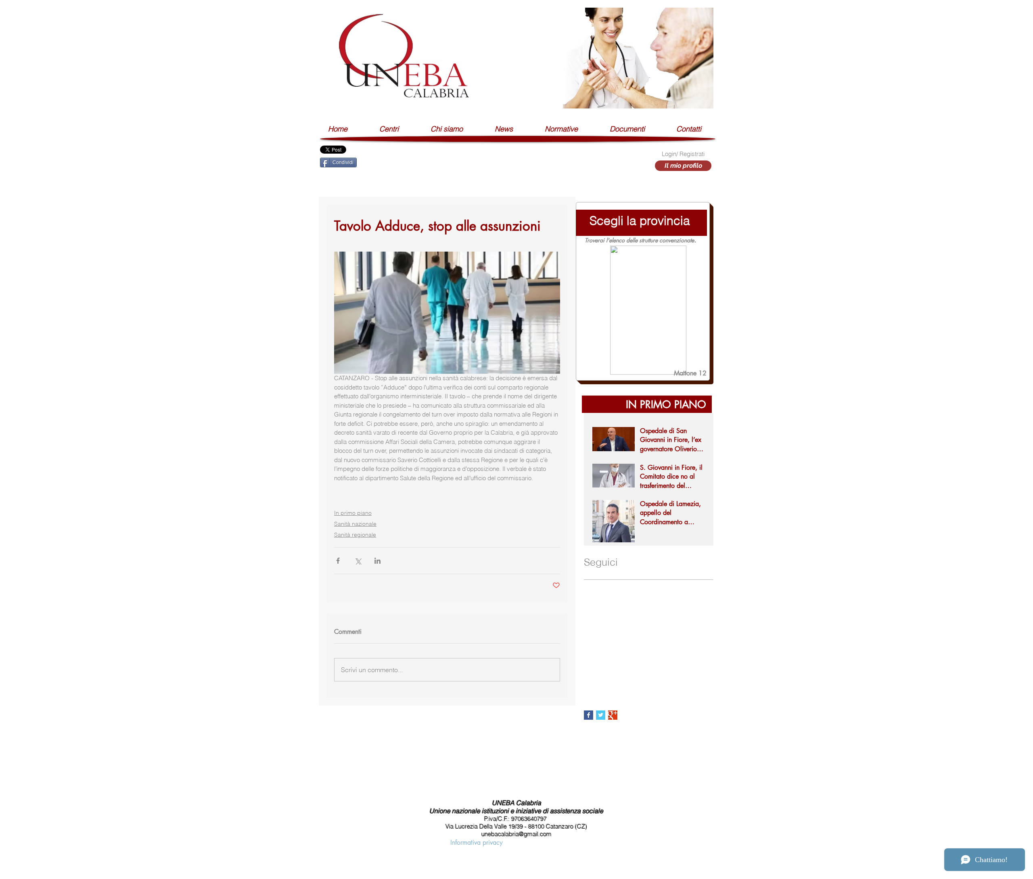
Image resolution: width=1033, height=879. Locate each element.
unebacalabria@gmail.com (516, 834)
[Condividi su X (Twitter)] (358, 560)
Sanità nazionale (355, 523)
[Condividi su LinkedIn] (377, 560)
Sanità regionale (355, 534)
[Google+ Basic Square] (612, 715)
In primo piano (353, 513)
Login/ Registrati (683, 154)
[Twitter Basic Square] (600, 715)
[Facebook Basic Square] (588, 715)
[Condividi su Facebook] (338, 560)
